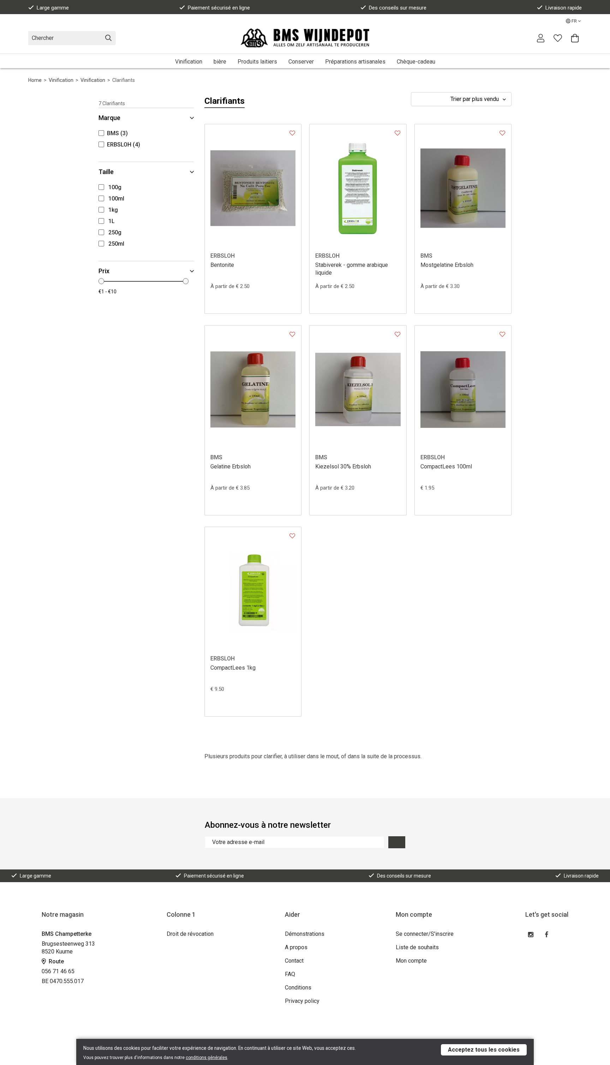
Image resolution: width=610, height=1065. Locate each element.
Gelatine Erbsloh (230, 466)
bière (220, 61)
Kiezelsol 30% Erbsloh (343, 466)
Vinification (188, 61)
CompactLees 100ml (446, 466)
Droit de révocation (190, 934)
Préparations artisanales (355, 61)
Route (55, 961)
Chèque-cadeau (416, 61)
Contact (294, 960)
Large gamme (53, 8)
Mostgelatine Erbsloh (446, 265)
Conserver (301, 61)
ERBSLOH (222, 255)
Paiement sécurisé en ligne (219, 8)
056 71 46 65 (58, 971)
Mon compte (411, 960)
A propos (296, 947)
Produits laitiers (257, 61)
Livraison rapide (563, 8)
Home (35, 80)
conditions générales (206, 1057)
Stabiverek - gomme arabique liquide (351, 269)
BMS (426, 255)
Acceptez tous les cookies (484, 1049)
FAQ (290, 974)
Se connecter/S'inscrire (425, 934)
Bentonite (222, 265)
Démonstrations (304, 934)
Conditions (298, 987)
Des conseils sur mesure (397, 8)
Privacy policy (302, 1001)
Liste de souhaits (417, 947)
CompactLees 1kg (233, 667)
